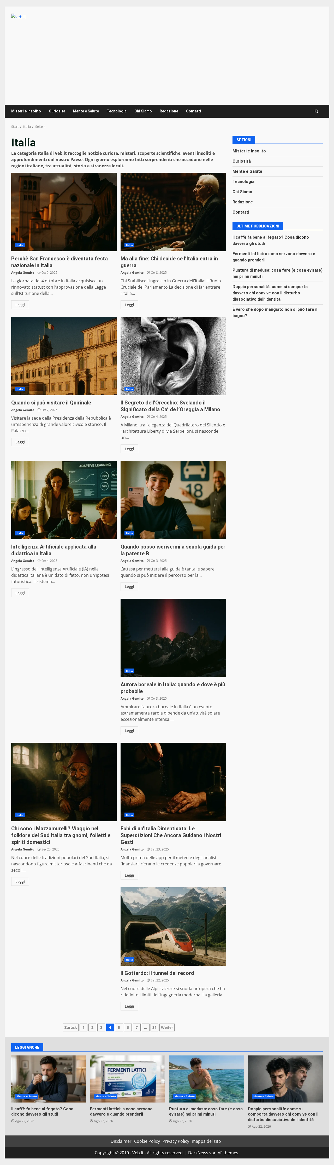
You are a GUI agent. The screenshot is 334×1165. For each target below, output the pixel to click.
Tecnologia (117, 111)
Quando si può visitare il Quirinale (64, 356)
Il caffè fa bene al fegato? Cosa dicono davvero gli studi (48, 1079)
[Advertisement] (167, 59)
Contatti (193, 111)
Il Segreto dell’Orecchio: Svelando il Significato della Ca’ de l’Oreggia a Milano (173, 356)
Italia (20, 245)
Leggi (20, 304)
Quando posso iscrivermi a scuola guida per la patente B (173, 500)
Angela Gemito (22, 272)
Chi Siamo (143, 111)
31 (154, 1027)
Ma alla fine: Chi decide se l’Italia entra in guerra (173, 212)
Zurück (70, 1027)
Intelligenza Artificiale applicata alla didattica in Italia (64, 500)
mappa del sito (206, 1141)
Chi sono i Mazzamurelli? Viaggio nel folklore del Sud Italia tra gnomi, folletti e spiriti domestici (64, 782)
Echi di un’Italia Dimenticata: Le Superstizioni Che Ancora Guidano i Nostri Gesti (173, 782)
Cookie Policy (147, 1141)
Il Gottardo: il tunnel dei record (173, 926)
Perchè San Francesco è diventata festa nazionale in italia (64, 212)
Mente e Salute (86, 111)
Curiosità (57, 111)
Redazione (169, 111)
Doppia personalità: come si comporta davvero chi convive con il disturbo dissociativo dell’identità (270, 293)
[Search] (316, 111)
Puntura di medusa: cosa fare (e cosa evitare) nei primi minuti (206, 1079)
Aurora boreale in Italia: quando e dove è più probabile (173, 638)
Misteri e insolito (26, 111)
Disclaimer (121, 1141)
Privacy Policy (176, 1141)
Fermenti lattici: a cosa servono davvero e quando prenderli (127, 1079)
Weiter (167, 1027)
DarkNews (198, 1153)
